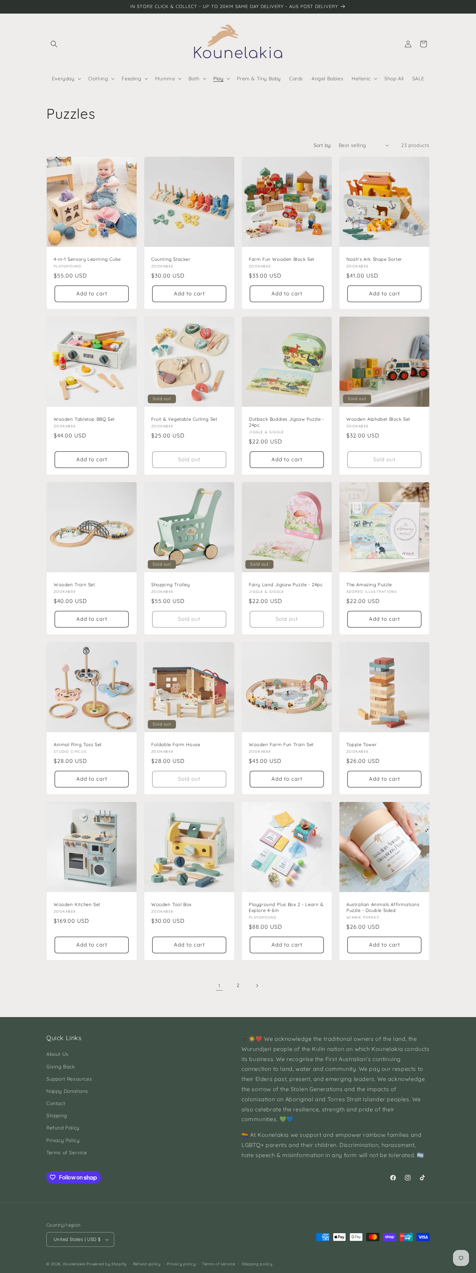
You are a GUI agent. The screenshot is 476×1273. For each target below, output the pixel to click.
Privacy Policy (62, 1140)
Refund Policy (62, 1128)
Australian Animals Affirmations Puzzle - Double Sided (383, 907)
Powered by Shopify (106, 1263)
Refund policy (147, 1263)
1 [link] (219, 985)
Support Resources (69, 1079)
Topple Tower (361, 744)
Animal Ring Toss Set (78, 744)
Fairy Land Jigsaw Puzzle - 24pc (286, 584)
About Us (57, 1054)
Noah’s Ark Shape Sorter (374, 259)
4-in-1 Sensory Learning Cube (87, 259)
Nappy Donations (67, 1091)
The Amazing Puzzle (369, 584)
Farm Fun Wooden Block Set (281, 259)
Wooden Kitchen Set (77, 904)
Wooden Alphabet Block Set (378, 419)
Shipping (56, 1115)
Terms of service (218, 1263)
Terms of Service (66, 1152)
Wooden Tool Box (171, 904)
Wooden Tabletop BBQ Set (84, 419)
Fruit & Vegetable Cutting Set (184, 419)
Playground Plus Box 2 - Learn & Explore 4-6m (286, 907)
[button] (54, 44)
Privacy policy (181, 1263)
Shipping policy (257, 1263)
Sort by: (323, 145)
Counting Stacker (171, 259)
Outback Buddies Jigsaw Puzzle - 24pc (286, 422)
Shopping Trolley (170, 584)
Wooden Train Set (74, 584)
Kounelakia (74, 1263)
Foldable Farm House (175, 744)
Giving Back (60, 1067)
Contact (55, 1103)
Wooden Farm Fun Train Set (281, 744)
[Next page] (256, 985)
